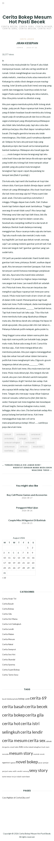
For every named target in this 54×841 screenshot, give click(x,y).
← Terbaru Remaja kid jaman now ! (21, 465)
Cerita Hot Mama (9, 619)
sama (10, 771)
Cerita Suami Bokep (11, 669)
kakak (31, 747)
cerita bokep (9, 438)
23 (33, 563)
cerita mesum (9, 447)
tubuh (19, 776)
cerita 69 (7, 434)
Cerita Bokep (8, 609)
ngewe (12, 763)
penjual (5, 771)
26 (14, 568)
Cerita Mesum (8, 639)
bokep (21, 698)
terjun (14, 777)
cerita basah (20, 434)
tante (4, 776)
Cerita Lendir (27, 39)
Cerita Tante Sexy (10, 674)
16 (33, 558)
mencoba (5, 754)
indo (21, 747)
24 (4, 568)
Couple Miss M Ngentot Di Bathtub (27, 520)
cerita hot (35, 438)
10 (4, 558)
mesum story (38, 447)
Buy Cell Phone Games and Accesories (27, 494)
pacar (40, 763)
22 (28, 563)
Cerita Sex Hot (8, 654)
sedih (15, 771)
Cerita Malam (8, 634)
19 (14, 563)
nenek (42, 754)
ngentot (6, 762)
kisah (43, 747)
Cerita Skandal (8, 659)
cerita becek (35, 434)
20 (19, 563)
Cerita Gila (7, 614)
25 (9, 568)
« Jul (4, 577)
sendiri (19, 771)
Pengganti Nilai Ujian (27, 507)
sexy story (22, 451)
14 (23, 558)
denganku (6, 747)
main (47, 747)
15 (28, 558)
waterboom (26, 777)
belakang (10, 699)
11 (9, 558)
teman (9, 776)
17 (4, 563)
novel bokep (8, 451)
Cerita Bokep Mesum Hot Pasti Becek (27, 19)
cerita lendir (30, 442)
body (16, 699)
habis (17, 747)
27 (19, 568)
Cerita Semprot (9, 649)
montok (36, 754)
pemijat (45, 763)
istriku (25, 747)
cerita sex (24, 447)
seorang (26, 771)
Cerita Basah (8, 603)
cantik (27, 699)
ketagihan (37, 747)
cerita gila (22, 438)
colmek (49, 741)
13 (19, 558)
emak (12, 747)
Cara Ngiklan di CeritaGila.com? (16, 797)
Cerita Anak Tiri (9, 598)
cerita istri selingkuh (12, 442)
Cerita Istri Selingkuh (11, 624)
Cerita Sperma (8, 664)
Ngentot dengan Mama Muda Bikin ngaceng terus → (32, 468)
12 (14, 558)
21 (23, 563)
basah (4, 699)
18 (9, 563)
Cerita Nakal (7, 644)
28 (23, 568)
